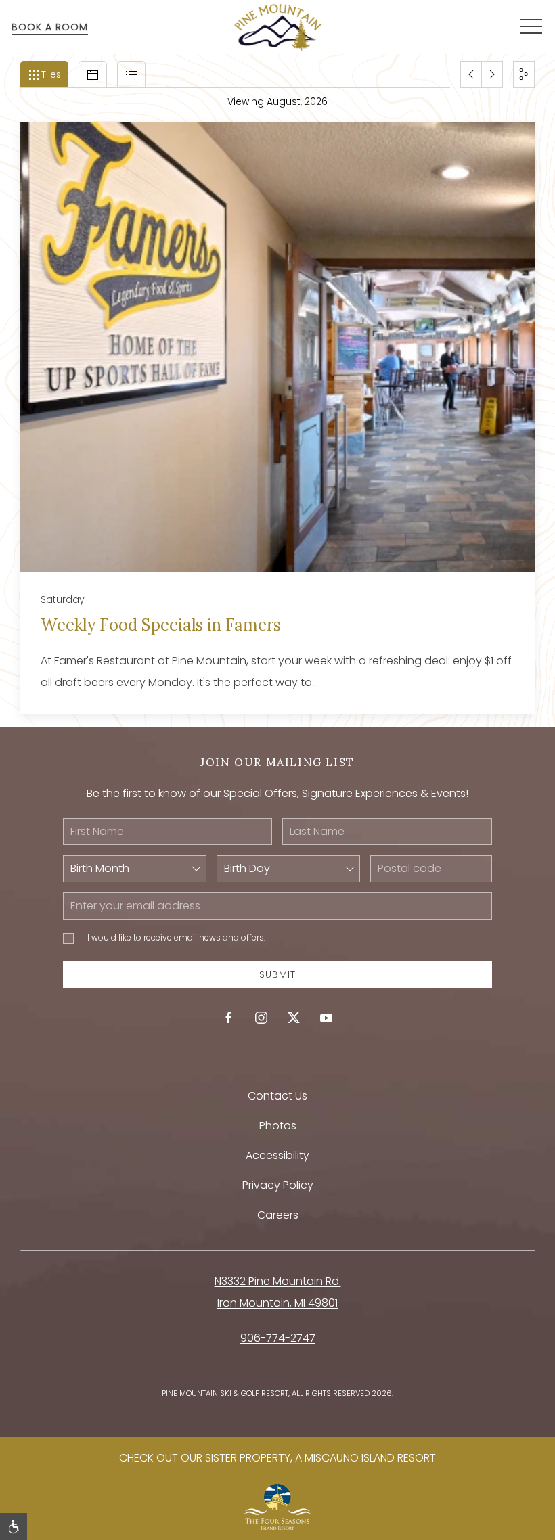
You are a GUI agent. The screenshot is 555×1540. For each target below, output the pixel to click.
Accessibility (277, 1155)
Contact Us (277, 1096)
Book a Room (50, 27)
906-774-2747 (277, 1338)
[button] (531, 27)
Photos (277, 1125)
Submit (277, 974)
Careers (277, 1215)
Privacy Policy (277, 1185)
